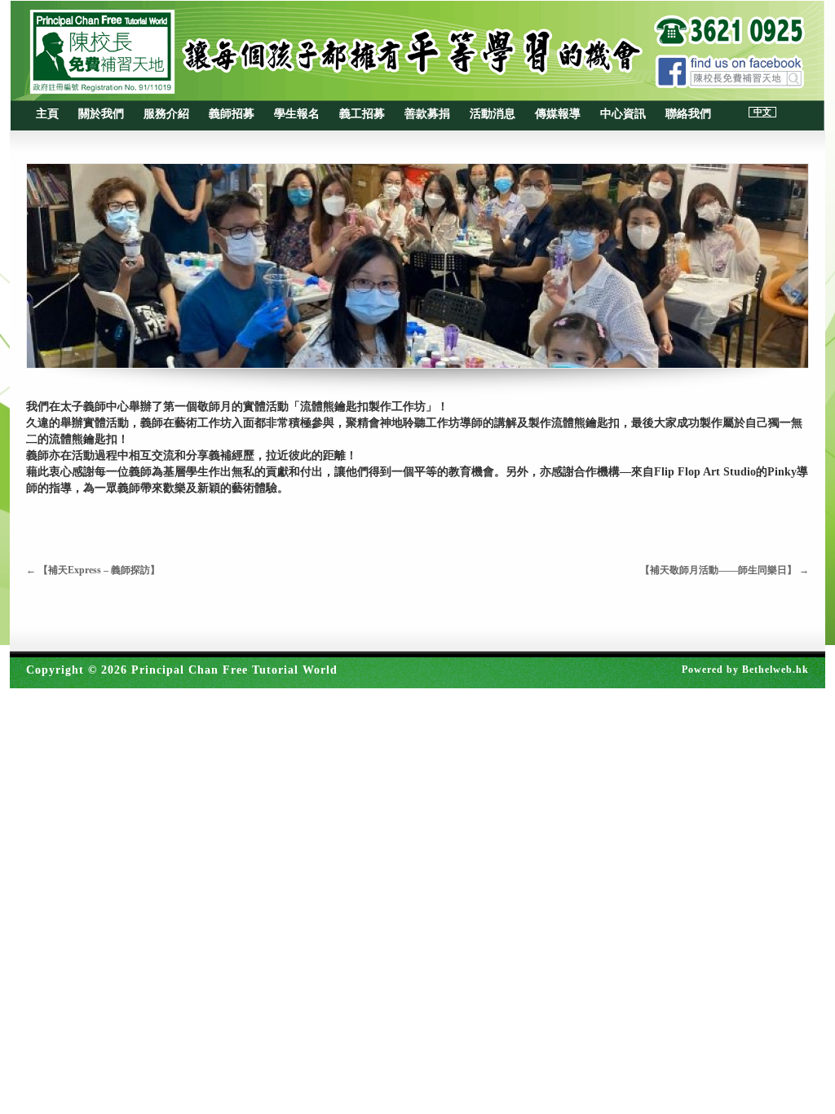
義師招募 (231, 114)
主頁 (47, 114)
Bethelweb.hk (775, 669)
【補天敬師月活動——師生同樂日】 (724, 570)
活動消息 (492, 114)
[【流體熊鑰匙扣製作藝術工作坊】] (417, 266)
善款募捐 (427, 114)
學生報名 (297, 114)
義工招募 (362, 114)
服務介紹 (166, 114)
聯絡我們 (688, 114)
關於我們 (101, 114)
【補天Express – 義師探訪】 (93, 570)
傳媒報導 (558, 114)
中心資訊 (623, 114)
